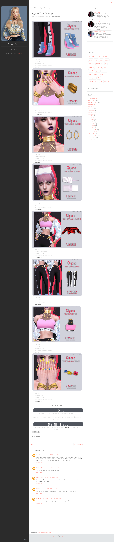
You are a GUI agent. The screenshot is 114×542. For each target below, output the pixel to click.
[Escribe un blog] (35, 432)
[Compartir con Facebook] (39, 432)
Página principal (14, 49)
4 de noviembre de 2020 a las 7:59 (51, 498)
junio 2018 (91, 118)
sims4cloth (102, 74)
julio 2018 (91, 116)
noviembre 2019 (92, 98)
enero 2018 (91, 128)
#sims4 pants (92, 56)
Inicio (32, 444)
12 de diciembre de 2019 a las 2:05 (49, 477)
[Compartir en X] (37, 432)
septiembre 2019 (93, 102)
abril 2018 (91, 122)
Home (31, 8)
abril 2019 (91, 108)
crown (96, 60)
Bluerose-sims (55, 16)
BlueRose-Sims (41, 536)
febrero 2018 (91, 126)
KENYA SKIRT (97, 12)
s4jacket (97, 71)
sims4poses (92, 78)
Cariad (38, 477)
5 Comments (37, 436)
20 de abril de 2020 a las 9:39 (50, 489)
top (101, 81)
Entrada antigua (78, 444)
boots (90, 60)
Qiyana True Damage (42, 13)
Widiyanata (62, 536)
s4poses (104, 71)
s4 (106, 63)
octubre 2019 (92, 100)
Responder (39, 463)
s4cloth (91, 71)
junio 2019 (91, 106)
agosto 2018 (91, 114)
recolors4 (91, 63)
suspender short (93, 81)
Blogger (20, 53)
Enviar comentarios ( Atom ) (44, 532)
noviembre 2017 (92, 132)
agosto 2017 (91, 138)
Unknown (38, 489)
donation (68, 427)
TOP (26, 540)
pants (101, 60)
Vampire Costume (99, 22)
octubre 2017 (92, 134)
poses (107, 60)
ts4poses (106, 81)
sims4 (95, 74)
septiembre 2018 (93, 112)
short (90, 74)
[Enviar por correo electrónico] (33, 432)
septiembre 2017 (93, 136)
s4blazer (91, 67)
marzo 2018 (91, 124)
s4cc (105, 67)
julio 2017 (91, 140)
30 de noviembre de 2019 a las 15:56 (49, 455)
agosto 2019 (91, 104)
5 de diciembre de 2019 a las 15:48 (49, 468)
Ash (37, 455)
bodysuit (105, 56)
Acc (99, 56)
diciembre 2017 (92, 130)
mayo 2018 (91, 120)
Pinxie (37, 468)
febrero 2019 (91, 110)
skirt (99, 78)
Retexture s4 (99, 63)
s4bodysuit (99, 67)
